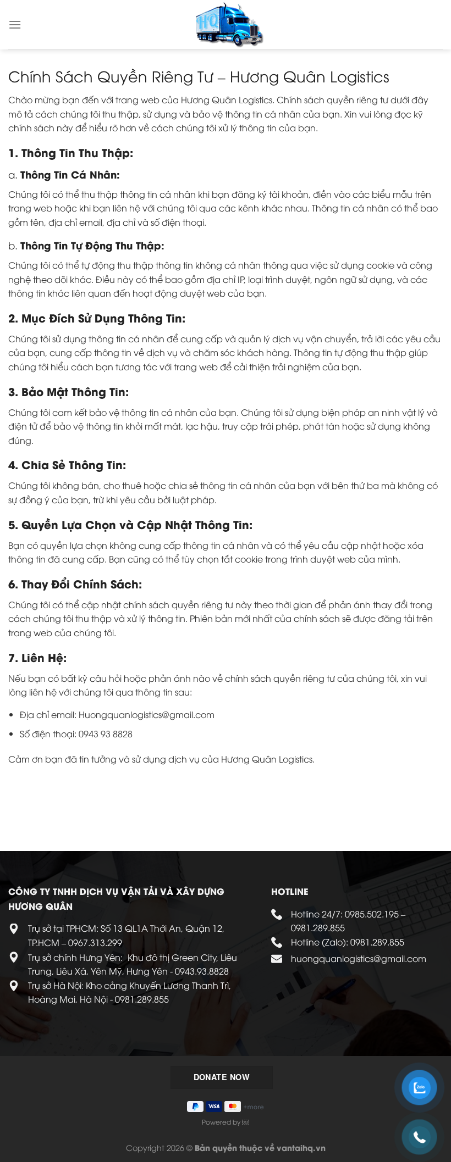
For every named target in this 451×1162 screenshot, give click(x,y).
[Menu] (14, 24)
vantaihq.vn (301, 1147)
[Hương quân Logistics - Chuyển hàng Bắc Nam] (230, 24)
